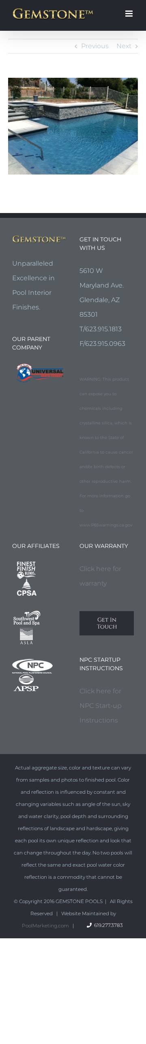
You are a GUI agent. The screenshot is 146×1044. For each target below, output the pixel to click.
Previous (95, 46)
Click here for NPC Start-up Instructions (100, 705)
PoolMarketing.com (45, 926)
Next (123, 46)
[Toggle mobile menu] (129, 13)
